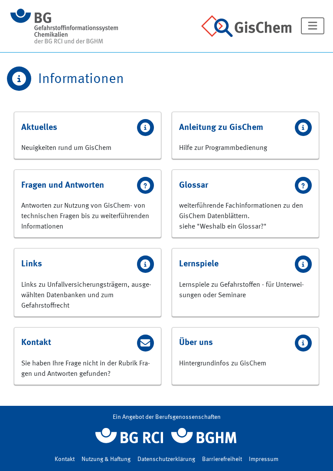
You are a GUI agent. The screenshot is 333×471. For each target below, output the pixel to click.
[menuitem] (87, 135)
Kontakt (65, 459)
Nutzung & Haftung (106, 459)
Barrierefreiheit (222, 459)
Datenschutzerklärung (166, 459)
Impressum (263, 459)
